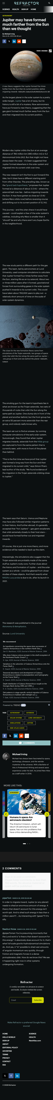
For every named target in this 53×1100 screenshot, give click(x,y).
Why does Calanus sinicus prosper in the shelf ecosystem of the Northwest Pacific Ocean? (26, 656)
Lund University (17, 633)
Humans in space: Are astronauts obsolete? (21, 818)
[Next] (46, 814)
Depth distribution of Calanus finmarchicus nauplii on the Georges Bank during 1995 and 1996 (25, 685)
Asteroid (30, 713)
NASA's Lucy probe (11, 577)
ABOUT (5, 1044)
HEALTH (15, 9)
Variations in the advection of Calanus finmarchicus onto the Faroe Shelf (26, 665)
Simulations (15, 723)
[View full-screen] (50, 50)
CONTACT (6, 1061)
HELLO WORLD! (8, 1037)
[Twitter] (9, 41)
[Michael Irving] (6, 756)
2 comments (29, 743)
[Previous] (6, 814)
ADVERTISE (7, 1051)
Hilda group (42, 441)
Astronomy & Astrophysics (14, 626)
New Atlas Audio (17, 728)
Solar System (16, 718)
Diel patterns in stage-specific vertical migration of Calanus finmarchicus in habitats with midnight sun (26, 693)
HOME (33, 9)
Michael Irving (19, 754)
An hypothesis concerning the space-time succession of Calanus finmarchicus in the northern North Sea (24, 647)
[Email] (24, 41)
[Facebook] (4, 41)
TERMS (5, 1054)
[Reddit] (19, 41)
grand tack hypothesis (17, 185)
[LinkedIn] (14, 41)
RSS (4, 1065)
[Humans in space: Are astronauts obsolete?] (26, 802)
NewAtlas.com (35, 1041)
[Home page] (26, 4)
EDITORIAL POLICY (10, 1047)
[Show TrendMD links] (49, 705)
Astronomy (7, 15)
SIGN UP (24, 9)
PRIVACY (6, 1058)
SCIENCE (6, 9)
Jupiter (18, 101)
